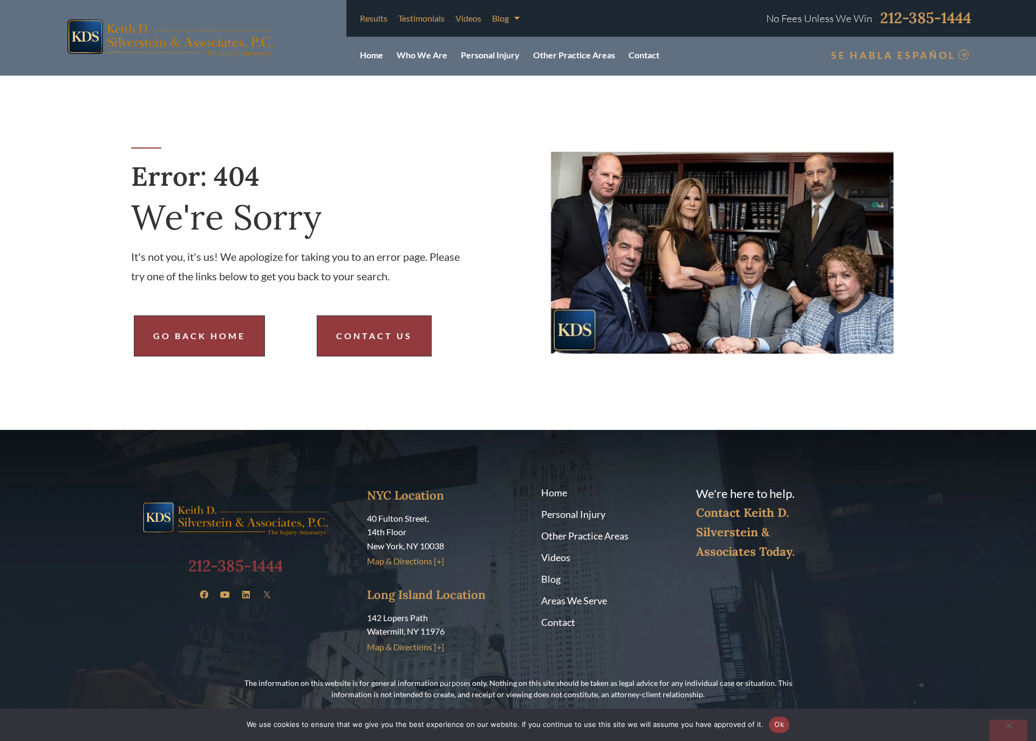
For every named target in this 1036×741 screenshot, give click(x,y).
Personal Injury (490, 55)
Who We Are (422, 55)
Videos (468, 18)
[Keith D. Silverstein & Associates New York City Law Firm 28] (267, 594)
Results (373, 18)
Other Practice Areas (574, 55)
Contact (644, 55)
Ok (779, 724)
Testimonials (421, 18)
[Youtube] (225, 594)
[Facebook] (204, 594)
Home (371, 55)
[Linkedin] (246, 594)
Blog (500, 18)
